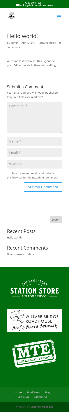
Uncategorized (47, 42)
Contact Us (40, 397)
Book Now (33, 392)
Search (56, 219)
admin (15, 42)
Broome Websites (42, 406)
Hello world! (14, 237)
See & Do (23, 397)
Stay (47, 392)
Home (18, 392)
